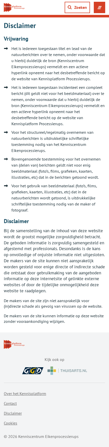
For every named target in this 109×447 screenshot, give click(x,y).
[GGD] (33, 370)
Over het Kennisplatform (25, 393)
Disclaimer (13, 413)
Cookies (10, 423)
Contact (10, 403)
